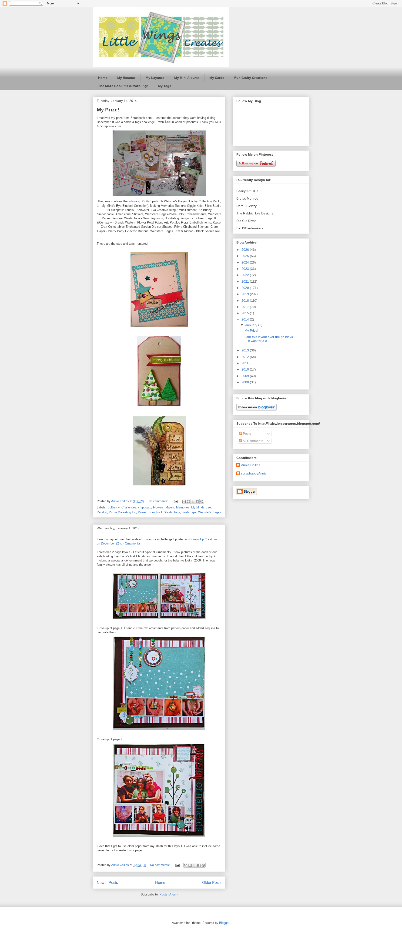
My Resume (126, 78)
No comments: (158, 501)
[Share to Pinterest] (201, 501)
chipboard (144, 507)
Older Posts (211, 883)
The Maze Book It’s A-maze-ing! (123, 86)
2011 (245, 363)
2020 (245, 288)
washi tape (189, 512)
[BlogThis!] (188, 501)
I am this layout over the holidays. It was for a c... (269, 339)
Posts (246, 433)
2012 (245, 357)
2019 (245, 294)
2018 (245, 300)
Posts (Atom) (169, 894)
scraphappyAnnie (254, 473)
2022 (245, 275)
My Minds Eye (201, 507)
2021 (245, 281)
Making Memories (177, 507)
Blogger (224, 923)
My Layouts (155, 78)
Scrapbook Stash (160, 512)
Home (102, 78)
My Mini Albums (186, 78)
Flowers (158, 507)
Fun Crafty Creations (250, 78)
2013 (245, 350)
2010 (245, 369)
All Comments (252, 441)
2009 (245, 376)
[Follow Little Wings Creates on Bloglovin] (256, 409)
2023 (245, 269)
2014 (245, 319)
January (251, 325)
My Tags (164, 86)
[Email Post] (175, 501)
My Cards (216, 78)
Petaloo (102, 512)
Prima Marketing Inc (122, 512)
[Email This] (184, 501)
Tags (177, 512)
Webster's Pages (209, 512)
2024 (245, 262)
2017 (245, 307)
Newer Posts (107, 883)
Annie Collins (250, 465)
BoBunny (113, 507)
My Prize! (108, 110)
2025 (245, 256)
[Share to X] (193, 501)
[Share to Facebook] (197, 501)
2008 (245, 382)
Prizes (142, 512)
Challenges (128, 507)
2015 (245, 313)
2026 (245, 249)
